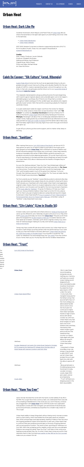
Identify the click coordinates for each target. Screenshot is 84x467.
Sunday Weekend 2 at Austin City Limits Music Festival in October (35, 345)
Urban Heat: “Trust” (15, 244)
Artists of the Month (58, 212)
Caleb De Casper (29, 91)
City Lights (51, 235)
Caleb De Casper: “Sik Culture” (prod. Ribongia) (32, 77)
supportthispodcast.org (24, 50)
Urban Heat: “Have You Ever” (21, 389)
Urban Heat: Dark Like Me (19, 26)
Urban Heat (56, 33)
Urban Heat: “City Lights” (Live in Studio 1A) (30, 205)
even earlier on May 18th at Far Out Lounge (52, 433)
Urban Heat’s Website (27, 42)
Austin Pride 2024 (22, 83)
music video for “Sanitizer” (28, 189)
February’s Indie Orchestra (36, 121)
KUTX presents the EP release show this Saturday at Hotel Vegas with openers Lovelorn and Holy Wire (34, 348)
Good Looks (24, 216)
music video (18, 379)
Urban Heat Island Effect (22, 294)
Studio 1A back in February (40, 218)
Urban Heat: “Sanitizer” (17, 137)
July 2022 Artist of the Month (43, 145)
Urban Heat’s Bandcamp (28, 40)
